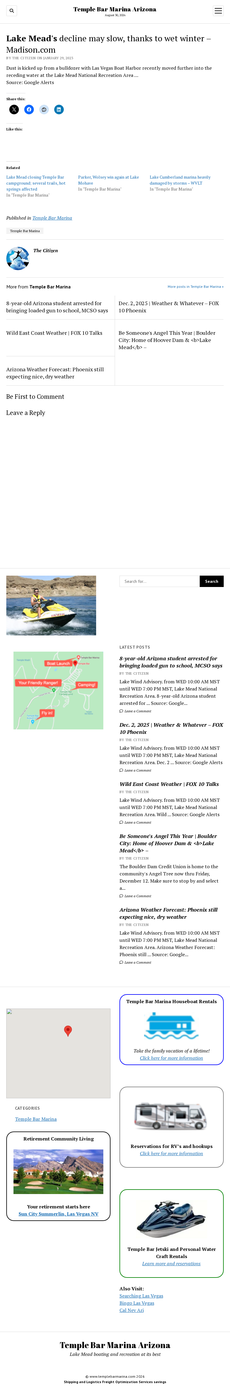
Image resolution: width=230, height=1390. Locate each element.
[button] (68, 1031)
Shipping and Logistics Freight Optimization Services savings (115, 1382)
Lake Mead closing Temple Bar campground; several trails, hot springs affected (36, 183)
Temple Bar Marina (52, 218)
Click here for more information (171, 1058)
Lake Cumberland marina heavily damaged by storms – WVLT (180, 180)
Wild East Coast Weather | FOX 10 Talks (169, 783)
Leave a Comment (137, 711)
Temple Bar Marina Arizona (115, 9)
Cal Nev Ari (131, 1310)
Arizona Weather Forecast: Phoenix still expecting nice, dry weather (168, 913)
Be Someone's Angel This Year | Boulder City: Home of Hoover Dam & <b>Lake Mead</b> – (168, 843)
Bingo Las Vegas (136, 1303)
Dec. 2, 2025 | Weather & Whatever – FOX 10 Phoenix (171, 728)
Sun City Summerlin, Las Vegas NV (59, 1213)
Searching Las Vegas (141, 1295)
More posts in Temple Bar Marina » (196, 286)
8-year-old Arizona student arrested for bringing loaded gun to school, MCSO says (171, 662)
